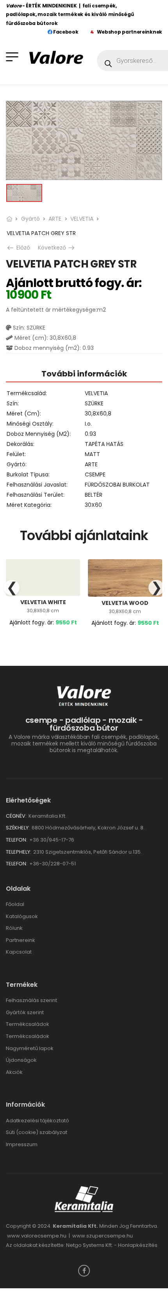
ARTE (54, 219)
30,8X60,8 (98, 413)
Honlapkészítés (137, 1245)
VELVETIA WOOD (125, 603)
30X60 (93, 505)
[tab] (84, 373)
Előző (21, 247)
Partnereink (20, 940)
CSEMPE (95, 474)
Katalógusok (22, 916)
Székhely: (18, 827)
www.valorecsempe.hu (36, 1235)
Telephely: (18, 852)
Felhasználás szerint (31, 1000)
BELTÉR (93, 495)
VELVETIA (81, 219)
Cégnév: (16, 816)
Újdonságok (21, 1060)
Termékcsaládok (27, 1024)
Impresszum (22, 1144)
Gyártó (30, 219)
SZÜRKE (94, 403)
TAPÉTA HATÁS (104, 444)
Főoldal (15, 904)
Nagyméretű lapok (30, 1048)
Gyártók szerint (25, 1012)
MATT (92, 454)
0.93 (90, 434)
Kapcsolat (19, 952)
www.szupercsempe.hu (102, 1235)
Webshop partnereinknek (129, 32)
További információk (84, 373)
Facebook (65, 32)
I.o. (88, 424)
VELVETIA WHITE (43, 602)
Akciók (14, 1072)
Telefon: (16, 839)
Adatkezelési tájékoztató (37, 1120)
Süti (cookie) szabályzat (36, 1132)
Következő (57, 247)
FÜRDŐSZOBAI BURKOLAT (117, 485)
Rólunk (14, 928)
